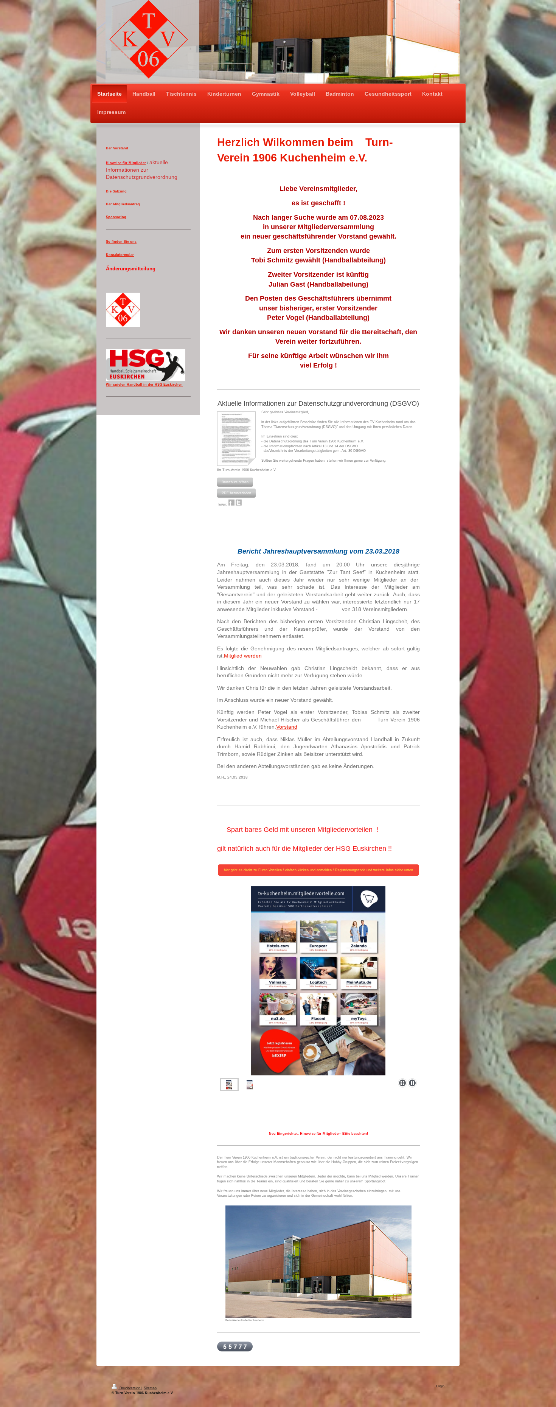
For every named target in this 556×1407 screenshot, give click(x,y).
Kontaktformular (120, 255)
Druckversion (129, 1388)
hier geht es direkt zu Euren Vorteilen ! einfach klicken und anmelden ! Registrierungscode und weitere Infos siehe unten (318, 870)
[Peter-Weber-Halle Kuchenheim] (318, 1261)
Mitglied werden (243, 656)
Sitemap (150, 1388)
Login (440, 1386)
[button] (235, 482)
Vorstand (286, 727)
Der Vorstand (117, 148)
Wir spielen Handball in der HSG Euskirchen (144, 384)
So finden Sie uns (121, 242)
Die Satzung (116, 191)
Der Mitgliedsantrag (123, 204)
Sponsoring (116, 217)
